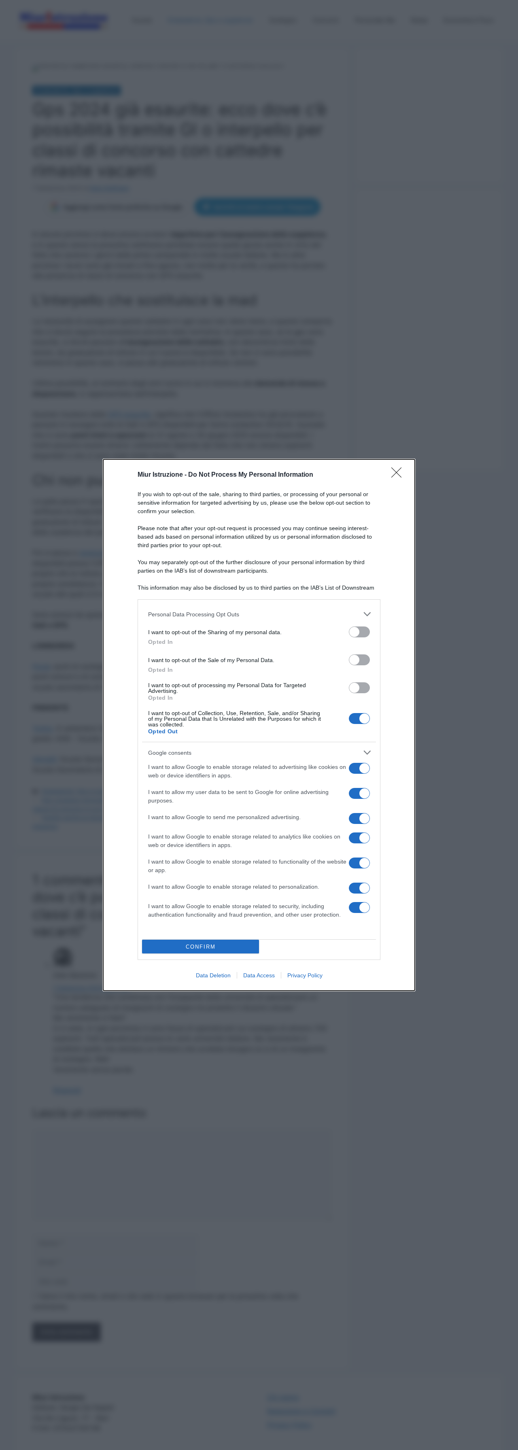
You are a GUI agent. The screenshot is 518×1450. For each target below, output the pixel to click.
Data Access (259, 975)
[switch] (359, 631)
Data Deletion (213, 975)
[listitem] (259, 614)
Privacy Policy (305, 975)
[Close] (399, 475)
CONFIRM (201, 947)
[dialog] (259, 725)
